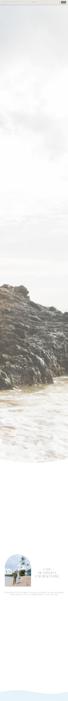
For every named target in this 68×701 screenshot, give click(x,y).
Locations (11, 1)
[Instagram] (59, 2)
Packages (6, 1)
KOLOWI (34, 2)
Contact (3, 3)
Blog (19, 1)
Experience (16, 1)
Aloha (3, 1)
